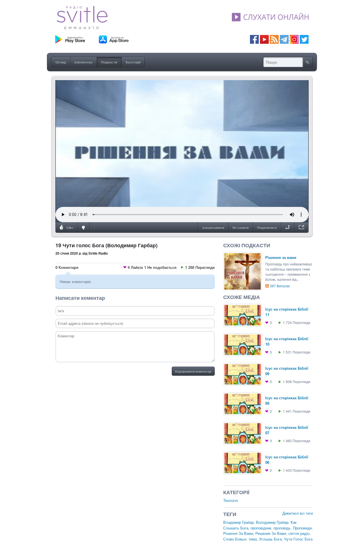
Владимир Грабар (238, 522)
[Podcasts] (274, 38)
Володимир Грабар (272, 522)
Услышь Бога (270, 539)
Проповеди (302, 528)
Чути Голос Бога (298, 539)
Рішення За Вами (238, 533)
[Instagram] (294, 38)
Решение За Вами (270, 533)
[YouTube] (265, 38)
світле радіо (298, 533)
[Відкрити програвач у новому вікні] (301, 227)
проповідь (282, 528)
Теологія (230, 500)
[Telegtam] (284, 38)
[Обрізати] (287, 227)
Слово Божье (234, 539)
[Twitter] (304, 38)
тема (253, 539)
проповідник (261, 528)
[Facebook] (254, 38)
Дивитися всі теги (297, 513)
